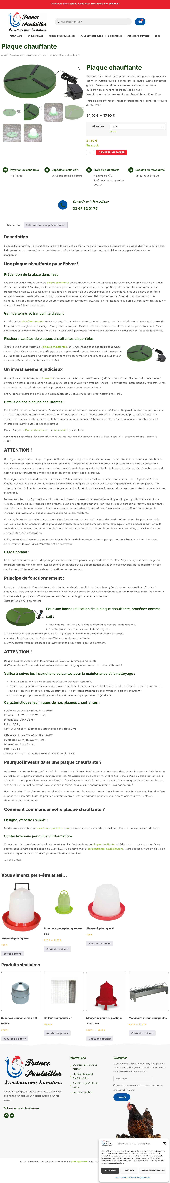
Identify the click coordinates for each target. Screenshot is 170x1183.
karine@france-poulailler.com (105, 848)
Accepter (110, 1170)
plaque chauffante (58, 282)
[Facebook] (6, 1115)
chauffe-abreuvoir (33, 321)
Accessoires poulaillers (62, 36)
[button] (164, 1143)
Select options (12, 953)
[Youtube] (12, 1115)
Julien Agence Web (79, 1161)
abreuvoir (47, 378)
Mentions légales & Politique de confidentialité (132, 1177)
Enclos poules (35, 36)
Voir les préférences (153, 1170)
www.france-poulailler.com (53, 828)
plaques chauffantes (54, 346)
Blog (157, 36)
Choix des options (57, 949)
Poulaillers (16, 36)
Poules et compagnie (139, 36)
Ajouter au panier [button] (100, 943)
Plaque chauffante (36, 430)
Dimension (98, 126)
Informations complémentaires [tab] (45, 225)
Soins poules (115, 36)
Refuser (129, 1170)
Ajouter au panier (112, 152)
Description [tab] (13, 225)
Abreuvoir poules (47, 55)
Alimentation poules (92, 36)
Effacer (113, 132)
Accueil (5, 55)
